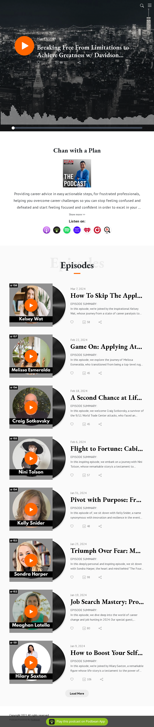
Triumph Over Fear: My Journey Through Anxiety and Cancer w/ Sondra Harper (107, 550)
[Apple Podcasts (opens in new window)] (46, 230)
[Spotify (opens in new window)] (66, 230)
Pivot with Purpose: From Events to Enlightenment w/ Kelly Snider (107, 499)
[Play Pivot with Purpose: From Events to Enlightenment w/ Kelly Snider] (31, 509)
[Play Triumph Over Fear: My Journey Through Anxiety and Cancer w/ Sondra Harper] (31, 560)
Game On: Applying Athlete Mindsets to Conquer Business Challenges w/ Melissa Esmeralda (107, 346)
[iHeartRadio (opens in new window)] (87, 230)
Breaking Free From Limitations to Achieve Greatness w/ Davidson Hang (83, 51)
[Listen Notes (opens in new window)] (107, 230)
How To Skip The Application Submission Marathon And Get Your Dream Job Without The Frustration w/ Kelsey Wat (107, 295)
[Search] (142, 5)
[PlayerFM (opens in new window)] (97, 230)
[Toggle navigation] (149, 5)
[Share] (79, 62)
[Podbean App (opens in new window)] (56, 230)
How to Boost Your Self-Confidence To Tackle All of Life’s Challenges (107, 652)
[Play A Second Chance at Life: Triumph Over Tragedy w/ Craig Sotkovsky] (31, 407)
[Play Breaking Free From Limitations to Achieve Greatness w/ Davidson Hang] (24, 46)
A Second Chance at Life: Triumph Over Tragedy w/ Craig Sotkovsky (107, 397)
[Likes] (39, 62)
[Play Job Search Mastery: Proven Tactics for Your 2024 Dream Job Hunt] (31, 611)
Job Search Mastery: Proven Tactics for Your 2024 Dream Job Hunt (107, 601)
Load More (77, 693)
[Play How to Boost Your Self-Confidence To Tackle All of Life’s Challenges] (31, 662)
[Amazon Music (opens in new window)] (77, 230)
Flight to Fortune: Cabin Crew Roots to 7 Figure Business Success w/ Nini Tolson (107, 448)
